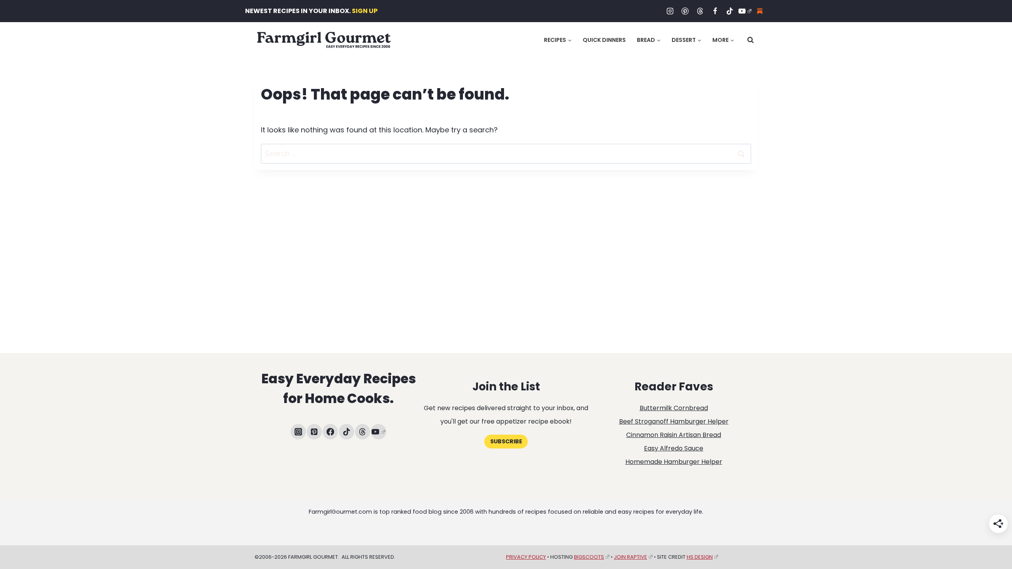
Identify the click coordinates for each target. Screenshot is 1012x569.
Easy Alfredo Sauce (673, 448)
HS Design (700, 557)
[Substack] (760, 11)
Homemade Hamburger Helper (673, 461)
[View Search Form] (750, 40)
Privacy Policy (526, 557)
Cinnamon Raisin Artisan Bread (673, 434)
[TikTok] (730, 11)
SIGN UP (365, 10)
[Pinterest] (685, 11)
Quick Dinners (604, 40)
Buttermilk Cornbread (674, 408)
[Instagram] (670, 11)
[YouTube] (745, 11)
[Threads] (700, 11)
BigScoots (589, 557)
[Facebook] (715, 11)
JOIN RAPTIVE (630, 557)
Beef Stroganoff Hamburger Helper (674, 421)
